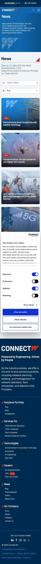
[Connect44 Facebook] (16, 539)
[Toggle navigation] (38, 10)
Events (7, 495)
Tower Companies (11, 429)
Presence (8, 518)
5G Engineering (10, 455)
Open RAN (8, 458)
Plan (6, 407)
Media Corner (10, 499)
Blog (6, 489)
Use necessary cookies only (20, 327)
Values (7, 514)
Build (7, 410)
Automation (9, 451)
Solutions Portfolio (14, 403)
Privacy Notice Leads (26, 554)
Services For (10, 421)
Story (7, 511)
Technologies (11, 443)
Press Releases (11, 492)
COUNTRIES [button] (12, 3)
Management (10, 414)
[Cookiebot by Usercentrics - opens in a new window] (28, 234)
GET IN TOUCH (30, 3)
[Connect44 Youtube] (24, 539)
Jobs (9, 473)
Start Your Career (11, 477)
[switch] (35, 281)
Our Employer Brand (12, 470)
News (7, 484)
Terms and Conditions (11, 558)
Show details (29, 305)
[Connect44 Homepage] (10, 10)
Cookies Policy (8, 554)
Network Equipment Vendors (15, 436)
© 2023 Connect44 (10, 545)
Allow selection (20, 320)
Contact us (9, 521)
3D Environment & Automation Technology (21, 448)
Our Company (11, 506)
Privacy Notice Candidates (13, 549)
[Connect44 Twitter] (29, 539)
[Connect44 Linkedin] (12, 539)
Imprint (27, 558)
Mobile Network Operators (14, 426)
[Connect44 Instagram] (20, 539)
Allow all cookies (20, 312)
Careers (8, 466)
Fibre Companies (11, 432)
